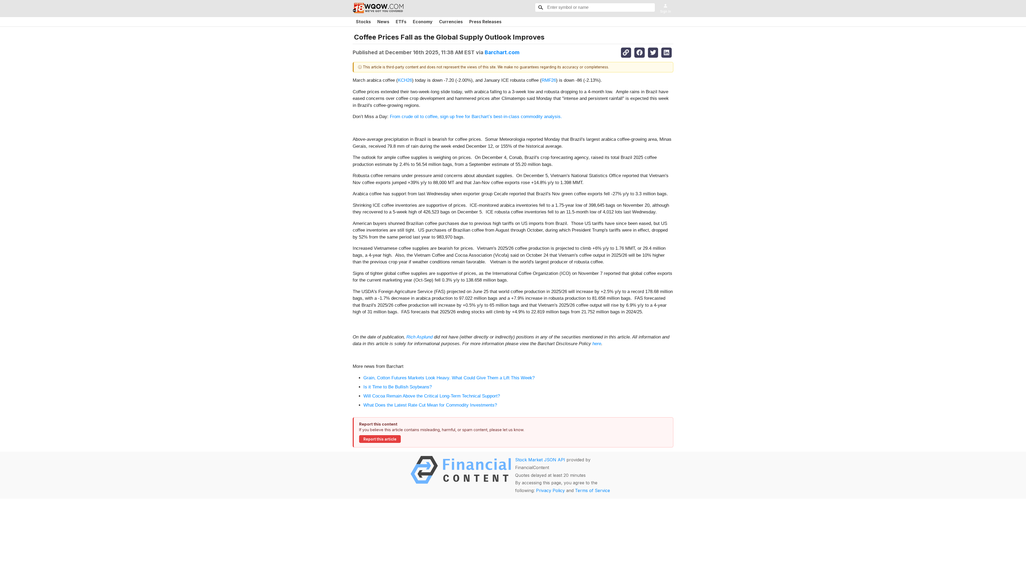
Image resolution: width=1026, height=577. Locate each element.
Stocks (363, 21)
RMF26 (549, 80)
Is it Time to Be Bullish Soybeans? (397, 386)
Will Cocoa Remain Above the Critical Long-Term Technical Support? (431, 396)
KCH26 (405, 80)
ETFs (401, 21)
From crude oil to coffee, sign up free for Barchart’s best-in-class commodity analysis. (476, 116)
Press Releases (485, 21)
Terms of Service (592, 490)
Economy (423, 21)
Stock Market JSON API (540, 459)
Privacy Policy (550, 490)
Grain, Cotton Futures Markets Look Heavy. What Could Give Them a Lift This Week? (449, 377)
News (383, 21)
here (596, 343)
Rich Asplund (419, 337)
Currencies (451, 21)
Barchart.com (502, 52)
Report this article (380, 439)
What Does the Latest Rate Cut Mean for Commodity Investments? (430, 405)
